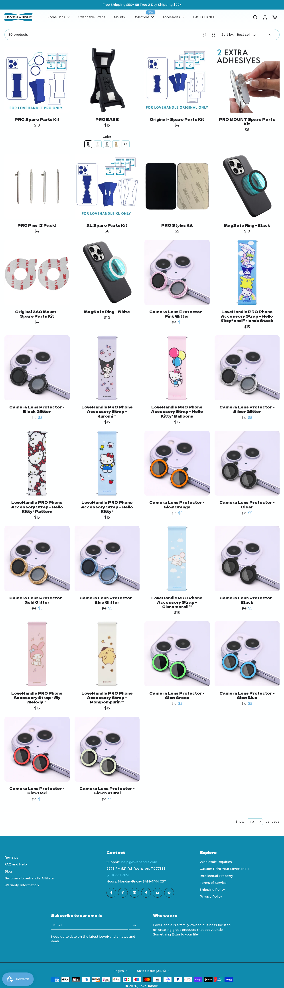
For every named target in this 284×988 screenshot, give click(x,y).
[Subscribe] (134, 925)
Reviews (11, 857)
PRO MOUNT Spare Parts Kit (247, 121)
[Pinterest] (123, 893)
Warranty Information (21, 885)
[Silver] (106, 144)
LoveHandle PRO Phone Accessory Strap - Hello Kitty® (107, 507)
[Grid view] (213, 34)
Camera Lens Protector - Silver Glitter (247, 409)
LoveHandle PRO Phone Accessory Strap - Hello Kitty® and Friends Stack (247, 316)
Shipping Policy (212, 890)
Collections (141, 17)
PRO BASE (107, 119)
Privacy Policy (211, 896)
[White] (97, 144)
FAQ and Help (15, 864)
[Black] (88, 144)
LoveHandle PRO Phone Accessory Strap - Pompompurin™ (107, 697)
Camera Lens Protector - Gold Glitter (37, 600)
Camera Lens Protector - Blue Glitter (107, 600)
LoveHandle (148, 986)
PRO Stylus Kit (177, 225)
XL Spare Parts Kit (107, 225)
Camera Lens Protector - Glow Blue (247, 695)
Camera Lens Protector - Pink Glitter (177, 314)
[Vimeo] (169, 893)
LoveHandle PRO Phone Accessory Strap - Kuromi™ (107, 411)
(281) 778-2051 (117, 875)
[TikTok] (146, 893)
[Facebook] (111, 893)
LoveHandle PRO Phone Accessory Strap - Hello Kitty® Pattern (37, 507)
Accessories (171, 17)
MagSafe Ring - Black (247, 225)
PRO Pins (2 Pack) (37, 225)
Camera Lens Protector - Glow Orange (177, 504)
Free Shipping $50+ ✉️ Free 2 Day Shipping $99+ (142, 5)
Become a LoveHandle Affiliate (29, 878)
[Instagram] (134, 893)
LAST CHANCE (204, 17)
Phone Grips (56, 17)
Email (57, 925)
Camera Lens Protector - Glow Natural (107, 790)
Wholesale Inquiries (216, 862)
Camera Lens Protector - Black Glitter (37, 409)
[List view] (204, 34)
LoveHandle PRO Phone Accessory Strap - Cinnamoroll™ (177, 602)
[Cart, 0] (275, 17)
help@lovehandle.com (139, 862)
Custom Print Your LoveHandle (224, 869)
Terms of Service (213, 883)
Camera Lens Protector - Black (247, 600)
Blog (8, 871)
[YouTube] (157, 893)
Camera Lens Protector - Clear (247, 504)
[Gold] (116, 144)
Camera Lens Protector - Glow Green (177, 695)
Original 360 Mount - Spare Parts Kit (37, 314)
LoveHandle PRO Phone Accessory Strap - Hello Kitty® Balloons (177, 411)
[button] (146, 852)
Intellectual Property (216, 876)
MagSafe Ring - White (107, 311)
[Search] (255, 17)
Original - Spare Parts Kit (177, 119)
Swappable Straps (91, 17)
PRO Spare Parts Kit (37, 119)
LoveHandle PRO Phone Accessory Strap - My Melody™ (37, 697)
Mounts (119, 17)
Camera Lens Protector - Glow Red (37, 790)
